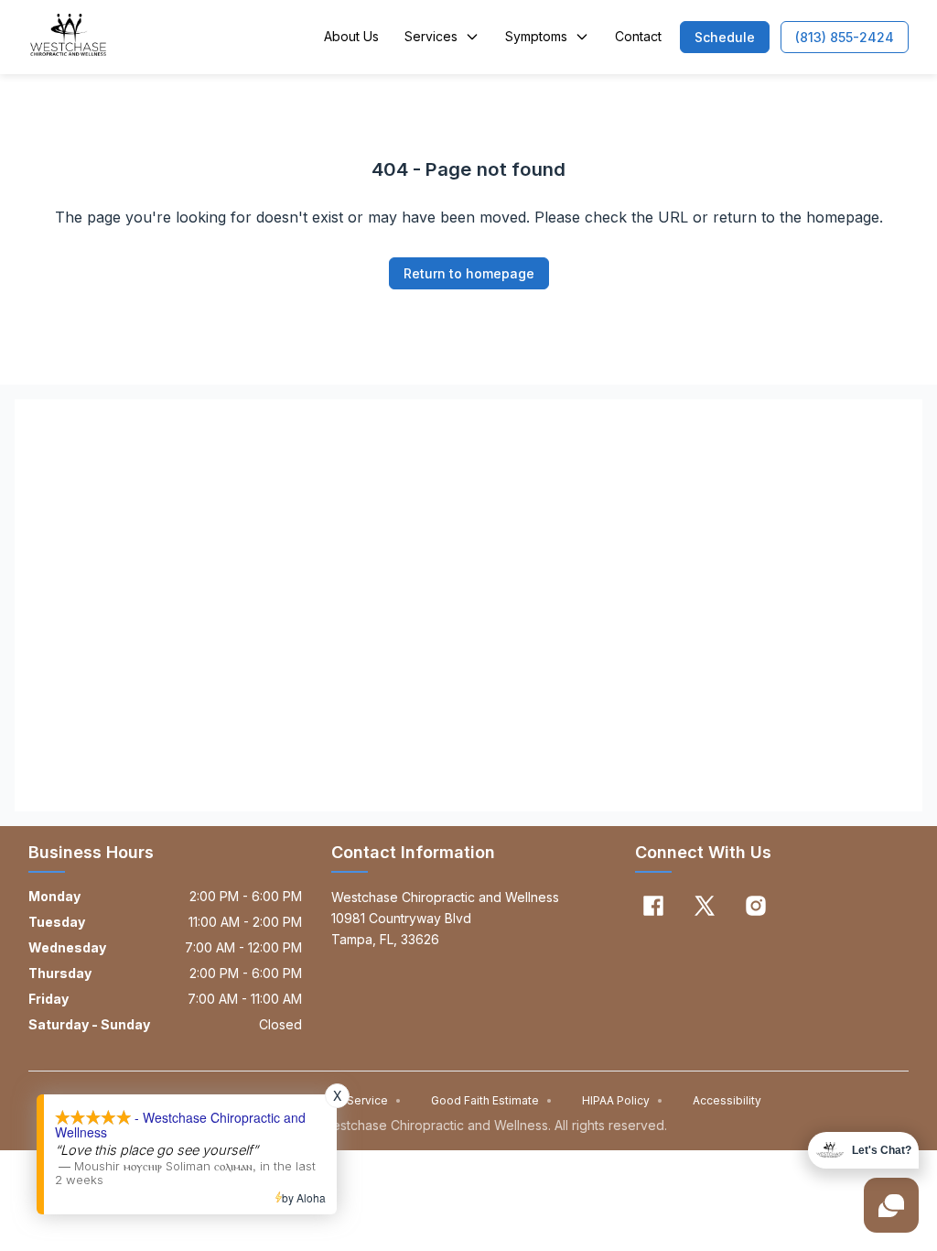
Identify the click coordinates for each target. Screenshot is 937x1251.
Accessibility (727, 1100)
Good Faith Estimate (492, 1100)
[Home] (68, 37)
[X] (704, 905)
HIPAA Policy (622, 1100)
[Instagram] (756, 905)
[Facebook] (653, 905)
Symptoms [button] (536, 36)
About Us (351, 36)
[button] (725, 37)
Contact (638, 36)
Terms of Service (348, 1100)
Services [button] (431, 36)
